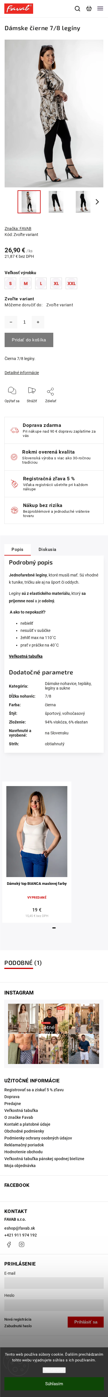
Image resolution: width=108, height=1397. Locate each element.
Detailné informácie (22, 372)
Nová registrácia (17, 1319)
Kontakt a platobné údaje (27, 1124)
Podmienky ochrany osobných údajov (38, 1138)
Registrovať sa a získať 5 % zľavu (34, 1090)
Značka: (18, 228)
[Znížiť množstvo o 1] (11, 322)
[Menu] (100, 8)
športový (52, 713)
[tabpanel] (36, 852)
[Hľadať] (78, 8)
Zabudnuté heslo (18, 1326)
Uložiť (51, 409)
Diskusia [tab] (47, 549)
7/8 (48, 696)
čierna (50, 705)
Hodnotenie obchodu (23, 1152)
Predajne (12, 1103)
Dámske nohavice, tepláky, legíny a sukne (68, 685)
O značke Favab (18, 1117)
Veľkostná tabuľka (21, 1110)
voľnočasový (73, 713)
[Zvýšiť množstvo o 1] (38, 322)
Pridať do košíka (29, 339)
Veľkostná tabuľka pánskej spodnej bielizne (44, 1158)
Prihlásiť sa (85, 1321)
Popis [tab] (18, 549)
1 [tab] (54, 927)
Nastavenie (54, 1370)
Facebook (8, 1244)
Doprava (12, 1096)
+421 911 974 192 (20, 1235)
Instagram (21, 1244)
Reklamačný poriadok (24, 1145)
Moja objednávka (20, 1165)
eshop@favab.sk (19, 1228)
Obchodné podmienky (24, 1131)
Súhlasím (54, 1383)
